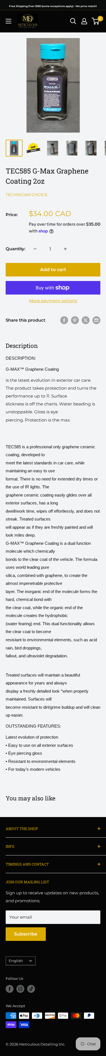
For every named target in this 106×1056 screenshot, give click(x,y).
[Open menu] (8, 21)
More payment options (53, 300)
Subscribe (25, 934)
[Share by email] (96, 320)
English (16, 961)
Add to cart (53, 269)
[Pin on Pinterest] (75, 320)
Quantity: (15, 248)
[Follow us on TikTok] (31, 989)
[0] (95, 21)
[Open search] (73, 21)
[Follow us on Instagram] (20, 989)
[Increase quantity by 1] (65, 249)
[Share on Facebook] (64, 320)
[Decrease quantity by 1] (35, 249)
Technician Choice (26, 194)
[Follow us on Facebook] (10, 989)
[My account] (84, 21)
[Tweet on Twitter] (86, 320)
